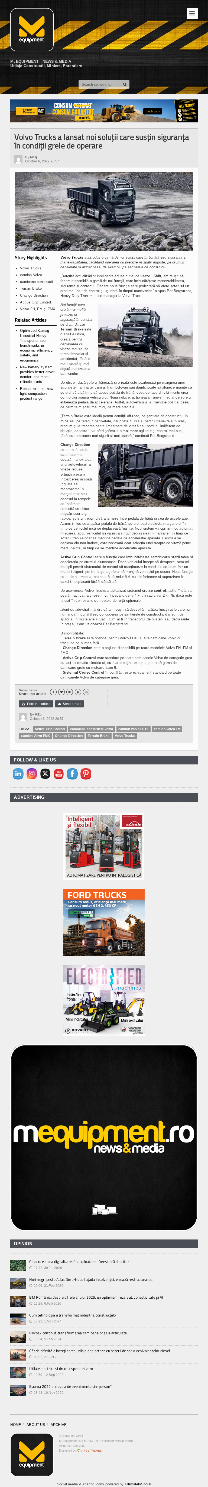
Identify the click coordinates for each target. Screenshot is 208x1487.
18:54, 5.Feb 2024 (45, 1339)
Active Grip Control (50, 729)
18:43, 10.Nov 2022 (46, 1393)
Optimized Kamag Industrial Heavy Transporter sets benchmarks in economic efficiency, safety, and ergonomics (36, 345)
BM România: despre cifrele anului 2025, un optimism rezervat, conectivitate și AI (96, 1297)
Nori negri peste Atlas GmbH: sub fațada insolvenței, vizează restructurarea (90, 1279)
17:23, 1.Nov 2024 (45, 1321)
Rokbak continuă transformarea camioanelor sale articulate (78, 1333)
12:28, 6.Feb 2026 (45, 1303)
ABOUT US (36, 1425)
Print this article (36, 704)
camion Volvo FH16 (133, 729)
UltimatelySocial (138, 1484)
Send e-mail (69, 704)
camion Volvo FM (167, 729)
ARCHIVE (59, 1425)
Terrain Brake (98, 736)
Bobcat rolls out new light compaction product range (36, 393)
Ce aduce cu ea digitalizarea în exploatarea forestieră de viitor (79, 1261)
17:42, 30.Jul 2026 (45, 1268)
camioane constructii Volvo (91, 729)
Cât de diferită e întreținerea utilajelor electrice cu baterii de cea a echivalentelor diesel (99, 1351)
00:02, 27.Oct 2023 (45, 1357)
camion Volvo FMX (35, 736)
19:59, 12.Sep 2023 (46, 1375)
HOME (15, 1425)
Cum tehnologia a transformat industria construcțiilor (73, 1315)
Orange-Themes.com (89, 1450)
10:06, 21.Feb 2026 (46, 1286)
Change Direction (69, 736)
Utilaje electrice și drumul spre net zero (61, 1368)
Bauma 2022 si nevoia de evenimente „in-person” (70, 1386)
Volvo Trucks (71, 257)
